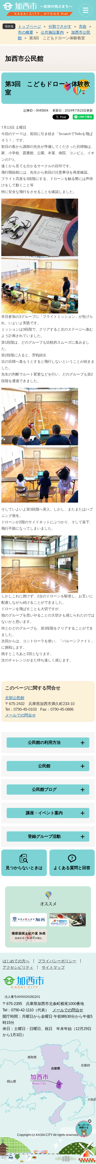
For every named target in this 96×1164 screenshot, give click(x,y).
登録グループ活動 (44, 836)
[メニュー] (85, 10)
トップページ (29, 26)
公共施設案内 (52, 32)
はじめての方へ (16, 961)
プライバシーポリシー (57, 961)
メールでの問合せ (20, 715)
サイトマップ (53, 967)
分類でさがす (59, 26)
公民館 (44, 766)
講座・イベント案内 (44, 813)
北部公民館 (14, 698)
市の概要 (25, 32)
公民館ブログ (44, 789)
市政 (83, 26)
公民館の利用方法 (44, 742)
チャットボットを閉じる (89, 1121)
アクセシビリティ (18, 967)
